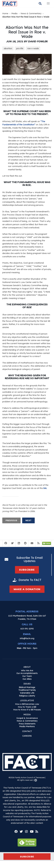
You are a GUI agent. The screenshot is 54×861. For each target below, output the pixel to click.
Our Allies (27, 679)
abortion (8, 48)
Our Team (27, 676)
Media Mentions (27, 726)
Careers (27, 736)
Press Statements (27, 723)
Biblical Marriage (27, 687)
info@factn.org (27, 638)
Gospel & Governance (27, 718)
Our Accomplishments (27, 673)
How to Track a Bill (27, 707)
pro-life (19, 48)
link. (45, 488)
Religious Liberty (27, 695)
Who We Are (27, 670)
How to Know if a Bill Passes (27, 709)
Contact (27, 731)
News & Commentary (27, 721)
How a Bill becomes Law (27, 704)
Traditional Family (27, 690)
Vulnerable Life (27, 693)
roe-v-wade (33, 48)
